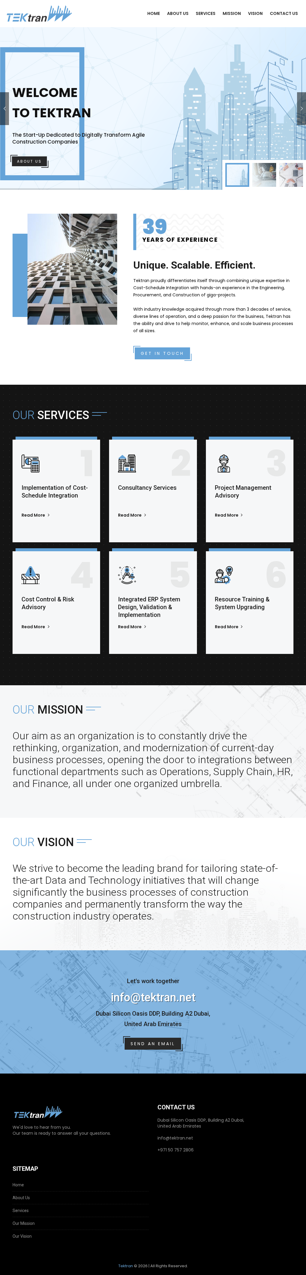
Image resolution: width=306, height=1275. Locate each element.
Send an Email (153, 1044)
